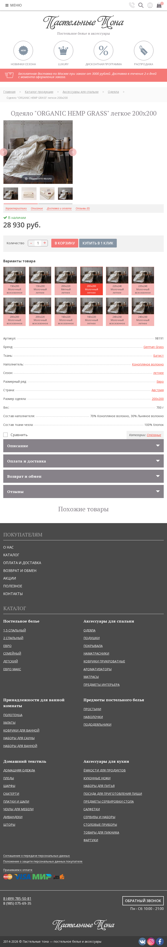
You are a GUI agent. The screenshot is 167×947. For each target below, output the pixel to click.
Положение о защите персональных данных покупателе (42, 861)
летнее (158, 373)
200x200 (158, 399)
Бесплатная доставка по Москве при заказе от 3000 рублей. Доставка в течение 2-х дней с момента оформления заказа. (87, 75)
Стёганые (154, 435)
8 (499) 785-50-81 (17, 898)
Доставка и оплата (59, 208)
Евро (160, 381)
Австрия (158, 390)
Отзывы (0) (83, 208)
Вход (150, 5)
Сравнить (19, 434)
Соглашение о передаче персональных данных (36, 856)
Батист (158, 355)
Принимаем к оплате (17, 870)
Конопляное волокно (148, 364)
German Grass (154, 347)
